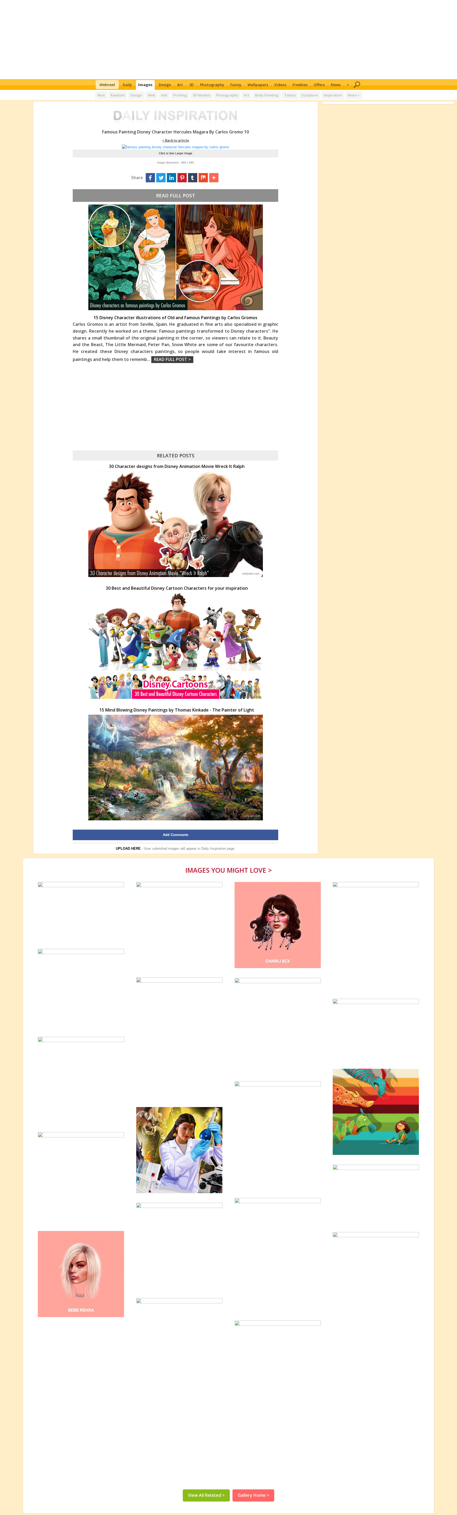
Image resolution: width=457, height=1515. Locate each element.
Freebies (300, 84)
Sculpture (309, 95)
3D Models (201, 95)
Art (180, 84)
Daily (127, 84)
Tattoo (290, 95)
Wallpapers (258, 84)
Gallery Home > (253, 1495)
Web (151, 95)
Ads (164, 95)
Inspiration (333, 95)
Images (145, 84)
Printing (180, 95)
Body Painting (266, 95)
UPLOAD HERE (128, 849)
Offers (319, 84)
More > (354, 95)
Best (101, 95)
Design (165, 84)
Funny (235, 84)
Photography (212, 84)
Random (118, 95)
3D (191, 84)
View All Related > (206, 1495)
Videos (280, 84)
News (336, 84)
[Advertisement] (228, 40)
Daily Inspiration (213, 849)
